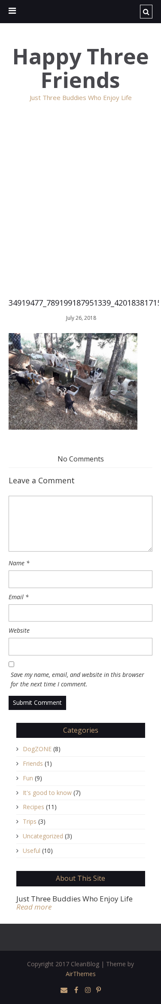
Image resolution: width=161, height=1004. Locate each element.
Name (19, 563)
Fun (28, 778)
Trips (29, 821)
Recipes (33, 807)
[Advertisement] (80, 207)
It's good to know (47, 793)
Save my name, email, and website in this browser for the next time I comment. (77, 679)
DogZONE (37, 749)
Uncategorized (43, 836)
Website (19, 630)
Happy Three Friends (80, 68)
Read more (34, 907)
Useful (31, 850)
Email (19, 597)
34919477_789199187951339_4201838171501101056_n (80, 302)
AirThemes (81, 974)
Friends (33, 763)
